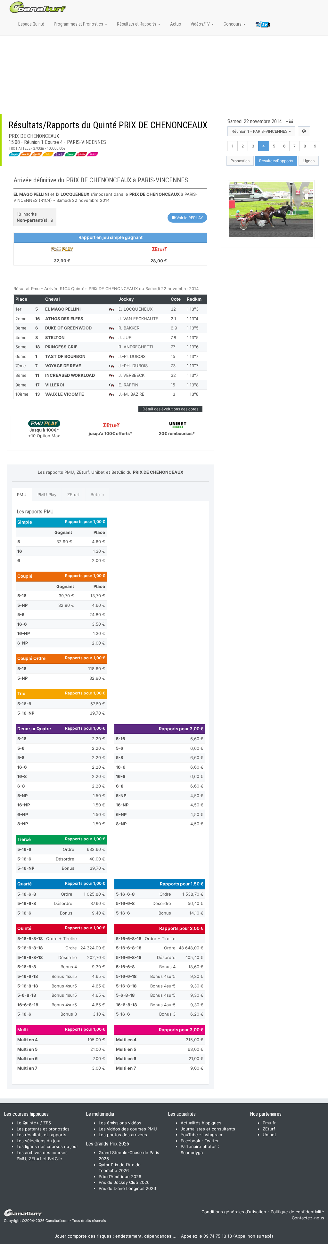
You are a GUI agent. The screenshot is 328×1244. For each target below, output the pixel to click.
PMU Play (46, 494)
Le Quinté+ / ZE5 (34, 1122)
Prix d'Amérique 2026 (120, 1176)
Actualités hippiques (201, 1122)
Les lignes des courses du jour (47, 1146)
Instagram (212, 1134)
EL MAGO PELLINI (63, 309)
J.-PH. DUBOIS (133, 365)
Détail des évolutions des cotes (170, 409)
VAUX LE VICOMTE (64, 394)
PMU (22, 494)
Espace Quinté (31, 24)
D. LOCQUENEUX (135, 309)
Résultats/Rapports (276, 160)
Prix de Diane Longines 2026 (127, 1188)
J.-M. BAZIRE (131, 394)
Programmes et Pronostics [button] (79, 24)
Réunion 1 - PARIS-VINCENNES (260, 131)
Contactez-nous (308, 1217)
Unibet (269, 1134)
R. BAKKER (129, 327)
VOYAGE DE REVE (63, 365)
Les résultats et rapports (41, 1134)
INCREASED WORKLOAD (70, 375)
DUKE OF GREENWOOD (68, 327)
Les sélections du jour (39, 1140)
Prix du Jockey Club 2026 (124, 1182)
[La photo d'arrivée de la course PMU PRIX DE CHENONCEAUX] (271, 209)
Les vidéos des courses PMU (128, 1128)
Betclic (97, 494)
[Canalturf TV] (262, 25)
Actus (175, 24)
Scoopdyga (192, 1152)
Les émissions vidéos (120, 1122)
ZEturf (73, 494)
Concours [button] (233, 24)
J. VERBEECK (131, 375)
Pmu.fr (269, 1122)
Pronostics (240, 160)
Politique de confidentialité (297, 1211)
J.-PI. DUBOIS (132, 356)
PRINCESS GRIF (61, 346)
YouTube (189, 1134)
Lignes (309, 160)
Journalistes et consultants (208, 1128)
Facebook (190, 1140)
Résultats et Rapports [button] (137, 24)
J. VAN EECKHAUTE (138, 318)
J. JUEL (126, 337)
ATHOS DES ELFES (64, 318)
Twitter (212, 1140)
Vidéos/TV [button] (201, 24)
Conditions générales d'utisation (233, 1211)
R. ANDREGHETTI (136, 346)
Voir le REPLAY (189, 217)
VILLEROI (54, 384)
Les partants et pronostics (43, 1128)
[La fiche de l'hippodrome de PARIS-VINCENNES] (304, 131)
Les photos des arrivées (123, 1134)
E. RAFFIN (128, 384)
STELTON (55, 337)
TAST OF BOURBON (65, 356)
